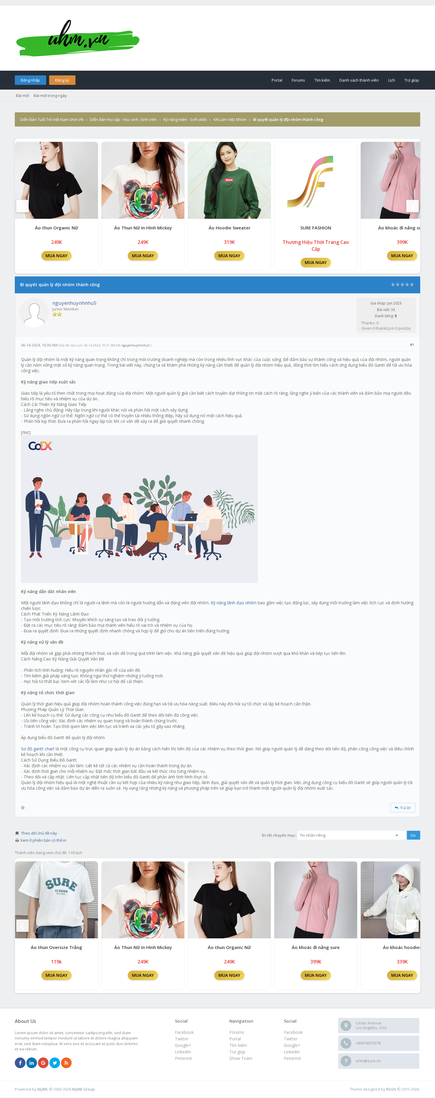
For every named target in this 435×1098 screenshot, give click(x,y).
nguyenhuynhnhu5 (74, 302)
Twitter (290, 1039)
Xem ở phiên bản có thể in (43, 840)
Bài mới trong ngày (50, 95)
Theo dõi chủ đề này (39, 833)
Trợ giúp (412, 80)
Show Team (240, 1058)
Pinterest (292, 1058)
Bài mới (22, 95)
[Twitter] (54, 1063)
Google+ (292, 1045)
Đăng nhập (30, 80)
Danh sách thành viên (359, 80)
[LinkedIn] (31, 1063)
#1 (412, 344)
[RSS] (66, 1063)
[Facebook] (20, 1063)
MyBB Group (83, 1089)
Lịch (391, 80)
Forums (298, 80)
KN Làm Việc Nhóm (230, 119)
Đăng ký (62, 80)
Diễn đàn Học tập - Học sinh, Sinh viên (123, 119)
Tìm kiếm (322, 80)
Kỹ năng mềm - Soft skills (185, 119)
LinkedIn (292, 1052)
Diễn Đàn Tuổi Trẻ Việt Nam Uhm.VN (51, 119)
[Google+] (43, 1063)
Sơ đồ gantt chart (37, 749)
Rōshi (391, 1089)
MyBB (42, 1089)
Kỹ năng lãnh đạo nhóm (234, 602)
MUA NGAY (56, 255)
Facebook (293, 1032)
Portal (277, 80)
